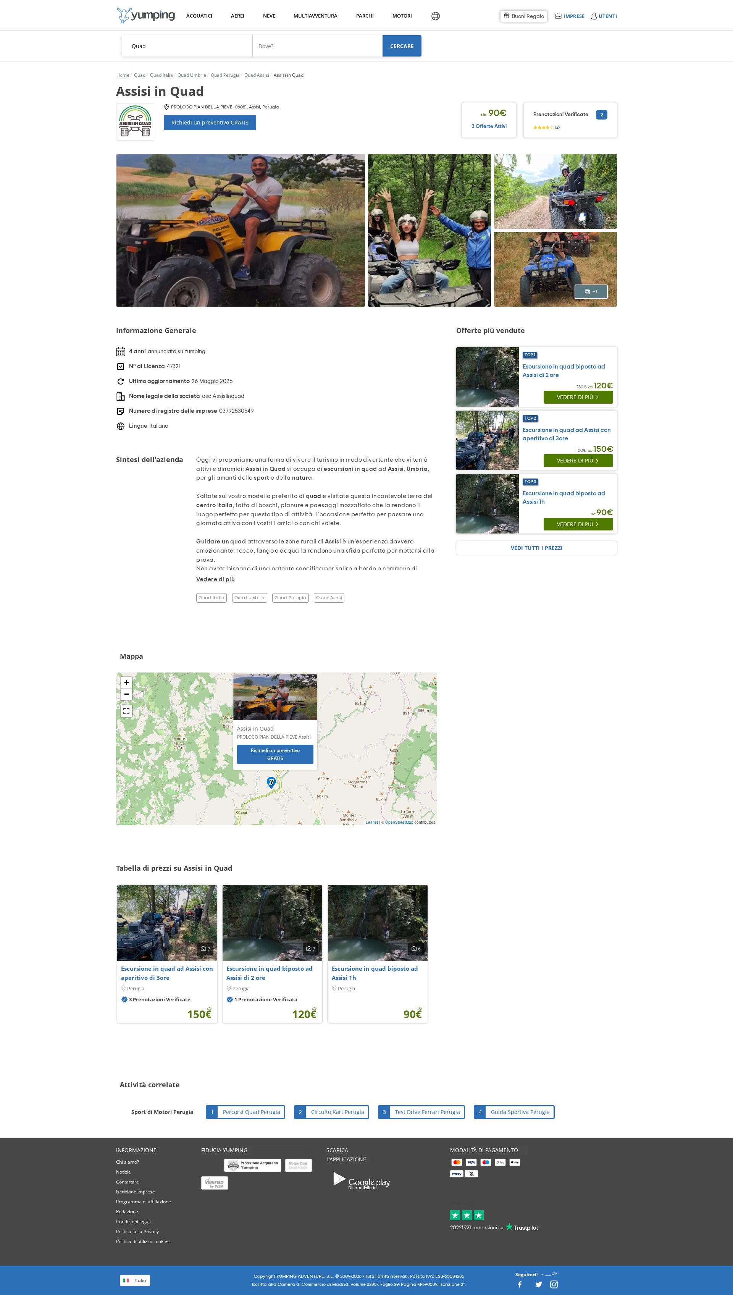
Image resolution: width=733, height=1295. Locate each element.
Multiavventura (314, 15)
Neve (269, 15)
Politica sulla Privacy (137, 1231)
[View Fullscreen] (126, 711)
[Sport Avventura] (145, 15)
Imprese (574, 16)
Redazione (127, 1211)
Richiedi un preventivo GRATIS (210, 122)
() (557, 127)
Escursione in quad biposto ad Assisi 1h (375, 973)
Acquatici (198, 15)
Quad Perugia (290, 597)
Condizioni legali (133, 1221)
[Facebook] (519, 1286)
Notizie (123, 1172)
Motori (401, 15)
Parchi (364, 15)
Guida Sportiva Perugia (520, 1112)
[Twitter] (538, 1286)
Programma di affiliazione (143, 1201)
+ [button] (126, 682)
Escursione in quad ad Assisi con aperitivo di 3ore (167, 973)
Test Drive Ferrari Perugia (427, 1112)
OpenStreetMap (399, 822)
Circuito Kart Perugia (337, 1112)
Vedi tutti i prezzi (537, 547)
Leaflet (372, 822)
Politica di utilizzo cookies (143, 1241)
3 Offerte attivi (489, 126)
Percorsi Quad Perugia (251, 1112)
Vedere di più (575, 397)
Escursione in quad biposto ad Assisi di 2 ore (269, 973)
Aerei (237, 15)
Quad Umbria (249, 597)
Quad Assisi (329, 597)
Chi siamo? (127, 1162)
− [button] (126, 694)
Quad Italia (211, 597)
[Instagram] (554, 1286)
